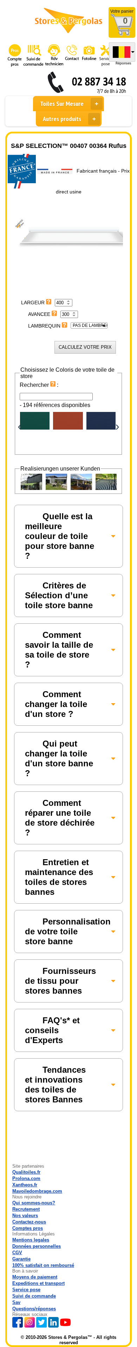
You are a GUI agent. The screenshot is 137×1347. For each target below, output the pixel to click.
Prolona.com (26, 1178)
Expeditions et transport (38, 1283)
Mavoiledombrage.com (37, 1191)
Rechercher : (39, 385)
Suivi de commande (34, 1296)
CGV (17, 1252)
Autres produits (62, 119)
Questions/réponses (34, 1308)
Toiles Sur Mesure (62, 104)
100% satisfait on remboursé (43, 1265)
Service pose (26, 1289)
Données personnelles (36, 1246)
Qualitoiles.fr (26, 1172)
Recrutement (26, 1209)
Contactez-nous (29, 1222)
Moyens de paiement (34, 1277)
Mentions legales (30, 1240)
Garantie (21, 1259)
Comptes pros (27, 1228)
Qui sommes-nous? (33, 1202)
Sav (16, 1302)
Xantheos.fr (24, 1184)
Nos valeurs (25, 1215)
